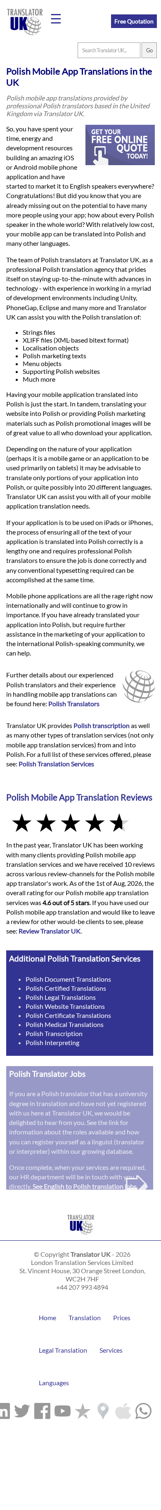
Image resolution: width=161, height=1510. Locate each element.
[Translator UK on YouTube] (62, 1409)
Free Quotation (134, 21)
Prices (121, 1317)
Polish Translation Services (56, 764)
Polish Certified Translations (66, 988)
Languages (54, 1382)
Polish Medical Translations (65, 1024)
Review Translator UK (49, 931)
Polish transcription (101, 725)
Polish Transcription (54, 1033)
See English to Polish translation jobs (85, 1186)
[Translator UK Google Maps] (103, 1409)
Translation (85, 1317)
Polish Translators (73, 703)
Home (47, 1317)
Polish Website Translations (65, 1006)
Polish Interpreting (52, 1042)
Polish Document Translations (68, 979)
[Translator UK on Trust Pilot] (83, 1409)
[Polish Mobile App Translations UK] (80, 1236)
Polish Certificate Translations (68, 1015)
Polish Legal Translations (61, 997)
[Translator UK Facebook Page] (42, 1409)
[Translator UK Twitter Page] (22, 1409)
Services (111, 1350)
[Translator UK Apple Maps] (123, 1409)
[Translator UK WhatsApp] (143, 1409)
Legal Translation (63, 1350)
